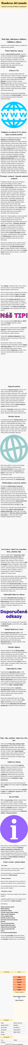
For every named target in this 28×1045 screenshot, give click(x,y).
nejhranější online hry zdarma (15, 597)
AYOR (15, 321)
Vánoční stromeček (11, 813)
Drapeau (19, 982)
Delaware (3, 83)
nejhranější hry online (14, 672)
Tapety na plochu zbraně (7, 906)
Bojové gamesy (5, 601)
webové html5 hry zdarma (13, 54)
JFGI (18, 321)
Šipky (10, 684)
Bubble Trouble (7, 624)
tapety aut (16, 306)
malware (6, 784)
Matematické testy (5, 641)
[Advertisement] (14, 22)
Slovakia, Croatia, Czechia (8, 917)
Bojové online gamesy (7, 679)
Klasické (9, 807)
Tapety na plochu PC (15, 299)
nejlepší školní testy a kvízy (11, 632)
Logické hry (4, 774)
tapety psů (6, 308)
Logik (16, 294)
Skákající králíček (18, 684)
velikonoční (11, 791)
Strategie (22, 56)
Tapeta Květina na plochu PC (19, 997)
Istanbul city (14, 350)
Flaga (19, 984)
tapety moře (22, 306)
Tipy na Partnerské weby (7, 923)
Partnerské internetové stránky (9, 919)
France (3, 930)
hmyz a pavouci (13, 156)
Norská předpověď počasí (8, 925)
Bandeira (19, 979)
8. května (5, 939)
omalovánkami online (6, 469)
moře (15, 230)
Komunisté (13, 200)
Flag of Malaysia (19, 1000)
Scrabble (3, 67)
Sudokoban (15, 778)
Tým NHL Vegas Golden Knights (9, 912)
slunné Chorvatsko (15, 232)
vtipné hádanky (19, 751)
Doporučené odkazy (6, 910)
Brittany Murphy (5, 908)
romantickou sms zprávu (17, 587)
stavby (19, 661)
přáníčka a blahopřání (14, 336)
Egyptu (6, 285)
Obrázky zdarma (18, 419)
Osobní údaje (20, 1044)
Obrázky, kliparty (19, 650)
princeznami (18, 471)
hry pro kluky (9, 800)
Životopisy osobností (6, 185)
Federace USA (22, 77)
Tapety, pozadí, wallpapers (8, 914)
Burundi (3, 921)
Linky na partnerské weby (8, 928)
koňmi (2, 472)
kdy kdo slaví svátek (15, 583)
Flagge (19, 989)
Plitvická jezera (7, 236)
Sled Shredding (11, 67)
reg (22, 504)
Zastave (19, 987)
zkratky (9, 323)
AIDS (20, 207)
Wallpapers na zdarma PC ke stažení (10, 139)
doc (18, 504)
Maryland (3, 81)
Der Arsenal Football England (9, 932)
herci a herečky (9, 187)
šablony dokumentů (21, 501)
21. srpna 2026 (9, 935)
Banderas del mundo (14, 3)
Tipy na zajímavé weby (7, 916)
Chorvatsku (10, 409)
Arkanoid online (20, 479)
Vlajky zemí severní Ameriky (8, 927)
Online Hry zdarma (20, 296)
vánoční (18, 791)
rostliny (22, 425)
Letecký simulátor (16, 95)
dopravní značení (13, 389)
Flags (19, 977)
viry (2, 784)
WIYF (24, 321)
